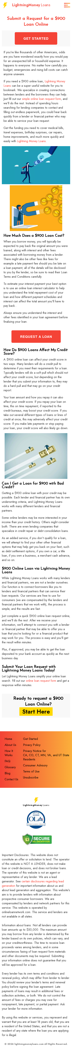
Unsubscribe (30, 777)
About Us (10, 745)
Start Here (36, 711)
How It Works (9, 753)
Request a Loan (36, 336)
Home (8, 739)
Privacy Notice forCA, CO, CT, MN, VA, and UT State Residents (46, 755)
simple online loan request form (41, 99)
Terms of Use (31, 771)
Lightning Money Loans (31, 141)
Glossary (10, 767)
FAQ (7, 761)
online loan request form (41, 681)
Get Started (36, 38)
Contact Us (11, 779)
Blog (7, 773)
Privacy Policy (31, 745)
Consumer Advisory (35, 765)
